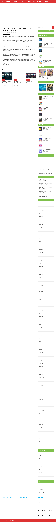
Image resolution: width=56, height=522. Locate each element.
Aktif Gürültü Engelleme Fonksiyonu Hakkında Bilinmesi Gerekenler (47, 50)
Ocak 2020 (40, 360)
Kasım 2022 (41, 266)
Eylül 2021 (40, 305)
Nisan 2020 (41, 352)
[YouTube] (38, 515)
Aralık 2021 (41, 296)
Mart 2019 (40, 388)
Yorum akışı (41, 489)
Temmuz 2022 (41, 277)
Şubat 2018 (41, 424)
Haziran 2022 (41, 280)
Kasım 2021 (41, 299)
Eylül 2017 (40, 438)
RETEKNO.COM (4, 520)
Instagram (40, 458)
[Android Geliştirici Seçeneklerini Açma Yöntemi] (19, 76)
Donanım (40, 452)
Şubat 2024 (41, 224)
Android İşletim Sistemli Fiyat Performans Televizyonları (48, 113)
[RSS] (51, 515)
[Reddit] (43, 515)
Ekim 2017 (40, 435)
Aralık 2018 (41, 396)
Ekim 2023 (40, 235)
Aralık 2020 (41, 330)
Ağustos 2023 (41, 241)
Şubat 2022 (41, 291)
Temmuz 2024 (41, 210)
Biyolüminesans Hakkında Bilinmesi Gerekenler (47, 38)
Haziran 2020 (41, 346)
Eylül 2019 (40, 371)
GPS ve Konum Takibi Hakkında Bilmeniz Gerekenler (48, 102)
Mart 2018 (40, 421)
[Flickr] (43, 511)
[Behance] (40, 511)
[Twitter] (43, 513)
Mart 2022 (40, 288)
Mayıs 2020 (41, 349)
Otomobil (29, 1)
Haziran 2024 (41, 213)
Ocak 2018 (40, 427)
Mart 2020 (40, 355)
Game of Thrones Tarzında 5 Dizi (48, 97)
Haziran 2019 (41, 380)
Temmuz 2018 (41, 410)
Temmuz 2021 (41, 310)
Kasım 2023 (41, 232)
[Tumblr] (49, 513)
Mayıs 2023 (41, 249)
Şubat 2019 (41, 391)
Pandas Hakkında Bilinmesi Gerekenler (47, 133)
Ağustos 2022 (41, 274)
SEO (39, 469)
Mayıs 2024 (41, 216)
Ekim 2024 (40, 202)
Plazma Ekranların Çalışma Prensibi (47, 108)
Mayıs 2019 (41, 382)
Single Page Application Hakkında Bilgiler (47, 61)
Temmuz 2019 (41, 377)
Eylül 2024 (40, 205)
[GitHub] (51, 513)
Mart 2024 (40, 221)
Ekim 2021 (40, 302)
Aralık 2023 (41, 230)
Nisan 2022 (41, 285)
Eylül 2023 (40, 238)
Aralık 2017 (41, 430)
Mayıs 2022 (41, 282)
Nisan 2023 (41, 252)
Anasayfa (16, 1)
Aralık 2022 (41, 263)
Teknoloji (22, 1)
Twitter (15, 32)
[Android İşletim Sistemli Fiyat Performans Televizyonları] (31, 76)
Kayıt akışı (40, 486)
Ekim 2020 (40, 335)
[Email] (49, 515)
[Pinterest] (47, 511)
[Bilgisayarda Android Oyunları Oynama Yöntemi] (7, 76)
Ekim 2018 (40, 402)
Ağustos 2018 (41, 407)
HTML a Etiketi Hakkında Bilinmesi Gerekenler (47, 144)
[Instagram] (49, 511)
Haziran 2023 (41, 246)
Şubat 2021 (41, 324)
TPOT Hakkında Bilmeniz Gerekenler (47, 139)
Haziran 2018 (41, 413)
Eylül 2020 (40, 338)
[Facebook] (38, 511)
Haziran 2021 (41, 313)
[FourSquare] (40, 515)
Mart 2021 (40, 321)
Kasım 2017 (41, 432)
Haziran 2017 (41, 446)
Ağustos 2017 (41, 441)
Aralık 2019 (41, 363)
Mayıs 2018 (41, 416)
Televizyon (28, 79)
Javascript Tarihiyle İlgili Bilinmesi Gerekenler (47, 128)
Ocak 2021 (40, 327)
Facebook (40, 455)
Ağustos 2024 (41, 207)
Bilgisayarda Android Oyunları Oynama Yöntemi (6, 82)
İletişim (46, 1)
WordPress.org (41, 492)
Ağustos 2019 (41, 374)
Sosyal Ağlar (40, 1)
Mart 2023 (40, 255)
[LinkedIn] (38, 513)
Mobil (34, 1)
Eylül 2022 (40, 271)
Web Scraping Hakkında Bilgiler (47, 150)
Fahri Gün (5, 32)
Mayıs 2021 (41, 316)
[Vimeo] (45, 513)
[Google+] (45, 511)
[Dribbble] (51, 511)
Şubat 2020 (41, 357)
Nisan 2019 (41, 385)
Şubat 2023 (41, 257)
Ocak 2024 (40, 227)
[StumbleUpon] (47, 513)
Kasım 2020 (41, 332)
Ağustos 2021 (41, 307)
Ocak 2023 (40, 260)
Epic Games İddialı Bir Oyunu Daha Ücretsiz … (48, 44)
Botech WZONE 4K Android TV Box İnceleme (48, 119)
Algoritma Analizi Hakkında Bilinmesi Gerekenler (47, 55)
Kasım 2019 (41, 366)
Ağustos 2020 (41, 341)
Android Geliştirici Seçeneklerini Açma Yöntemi (18, 82)
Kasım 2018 (41, 399)
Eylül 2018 (40, 405)
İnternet (40, 461)
